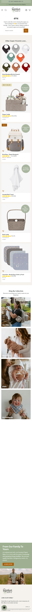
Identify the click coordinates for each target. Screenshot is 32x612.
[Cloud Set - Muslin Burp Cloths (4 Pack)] (16, 258)
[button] (5, 10)
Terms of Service (4, 610)
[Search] (26, 31)
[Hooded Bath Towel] (16, 178)
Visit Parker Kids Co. (17, 1)
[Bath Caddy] (16, 218)
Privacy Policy (25, 609)
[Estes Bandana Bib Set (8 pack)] (16, 58)
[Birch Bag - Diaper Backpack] (16, 138)
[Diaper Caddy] (16, 98)
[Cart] (29, 10)
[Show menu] (2, 10)
